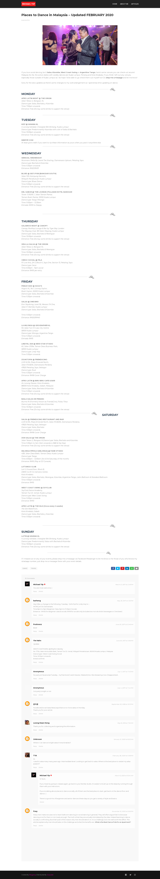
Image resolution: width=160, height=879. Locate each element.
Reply (35, 591)
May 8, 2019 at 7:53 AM (125, 723)
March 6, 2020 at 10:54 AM (124, 775)
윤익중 (35, 704)
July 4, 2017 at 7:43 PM (125, 671)
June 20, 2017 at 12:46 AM (124, 624)
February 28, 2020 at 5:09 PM (123, 755)
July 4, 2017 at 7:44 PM (125, 688)
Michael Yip (38, 584)
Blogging (32, 875)
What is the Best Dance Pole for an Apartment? (113, 822)
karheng (37, 601)
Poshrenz (37, 624)
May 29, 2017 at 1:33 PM (125, 601)
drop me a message (114, 78)
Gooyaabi (50, 875)
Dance (25, 568)
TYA (35, 756)
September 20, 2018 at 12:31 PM (122, 704)
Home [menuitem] (114, 4)
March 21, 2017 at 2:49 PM (124, 584)
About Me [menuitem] (124, 4)
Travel (33, 568)
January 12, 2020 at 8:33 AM (123, 739)
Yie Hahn (37, 641)
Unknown (37, 739)
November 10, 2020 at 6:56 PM (122, 811)
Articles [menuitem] (135, 4)
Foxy (35, 811)
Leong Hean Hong (41, 723)
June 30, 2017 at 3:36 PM (124, 641)
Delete (41, 591)
